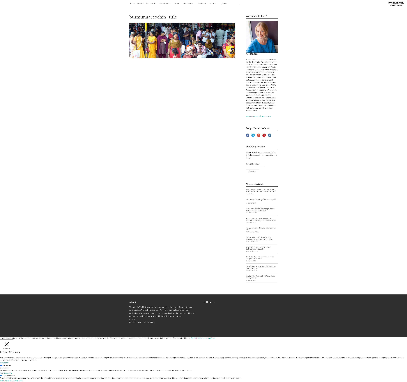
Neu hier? (140, 3)
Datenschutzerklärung (207, 338)
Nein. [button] (196, 338)
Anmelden (252, 171)
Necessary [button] (4, 363)
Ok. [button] (192, 338)
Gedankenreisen (165, 3)
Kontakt (213, 3)
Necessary (7, 365)
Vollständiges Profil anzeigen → (258, 116)
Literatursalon (189, 3)
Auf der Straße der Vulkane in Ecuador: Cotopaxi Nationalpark (259, 258)
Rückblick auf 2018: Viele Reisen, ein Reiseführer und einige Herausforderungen (261, 219)
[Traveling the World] (396, 4)
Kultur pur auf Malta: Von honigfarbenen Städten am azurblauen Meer (260, 209)
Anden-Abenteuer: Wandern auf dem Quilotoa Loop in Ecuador (258, 248)
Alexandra (252, 54)
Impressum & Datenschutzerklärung (142, 322)
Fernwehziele (150, 3)
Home (132, 3)
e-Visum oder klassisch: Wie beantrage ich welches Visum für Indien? (261, 200)
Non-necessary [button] (6, 373)
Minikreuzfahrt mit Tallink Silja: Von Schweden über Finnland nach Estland (259, 238)
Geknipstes (202, 3)
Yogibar (176, 3)
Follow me (209, 302)
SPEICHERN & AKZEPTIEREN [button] (11, 381)
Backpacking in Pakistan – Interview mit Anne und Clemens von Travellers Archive (260, 190)
